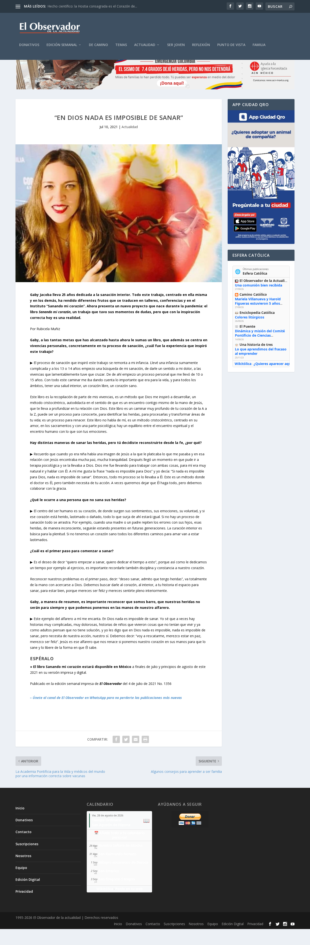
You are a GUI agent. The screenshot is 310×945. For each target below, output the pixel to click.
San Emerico (109, 870)
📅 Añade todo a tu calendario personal (119, 835)
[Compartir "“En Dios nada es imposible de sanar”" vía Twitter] (126, 739)
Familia (259, 45)
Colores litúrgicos (249, 317)
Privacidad (24, 891)
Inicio (20, 808)
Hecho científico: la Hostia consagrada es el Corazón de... (92, 6)
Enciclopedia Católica (257, 312)
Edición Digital (28, 879)
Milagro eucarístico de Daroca (123, 862)
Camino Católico (253, 294)
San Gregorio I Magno (117, 879)
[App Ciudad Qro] (261, 177)
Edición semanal (61, 45)
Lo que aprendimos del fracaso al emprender (261, 351)
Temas (121, 45)
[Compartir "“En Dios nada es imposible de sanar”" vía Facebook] (116, 739)
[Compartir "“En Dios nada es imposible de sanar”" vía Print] (145, 739)
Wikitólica (243, 363)
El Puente (247, 326)
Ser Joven (176, 45)
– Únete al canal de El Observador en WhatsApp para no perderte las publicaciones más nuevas (106, 697)
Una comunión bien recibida (258, 285)
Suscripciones (27, 844)
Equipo (21, 867)
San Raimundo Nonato (117, 854)
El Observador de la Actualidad (265, 280)
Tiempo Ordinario (107, 820)
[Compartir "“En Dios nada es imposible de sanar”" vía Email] (135, 739)
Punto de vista (231, 45)
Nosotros (23, 855)
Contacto (23, 831)
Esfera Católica (255, 273)
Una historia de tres (256, 344)
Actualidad (144, 45)
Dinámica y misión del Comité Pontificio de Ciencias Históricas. (260, 335)
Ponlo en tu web (129, 888)
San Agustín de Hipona (111, 824)
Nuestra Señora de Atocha (120, 845)
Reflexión (201, 45)
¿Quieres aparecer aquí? (274, 363)
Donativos (29, 45)
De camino (98, 45)
